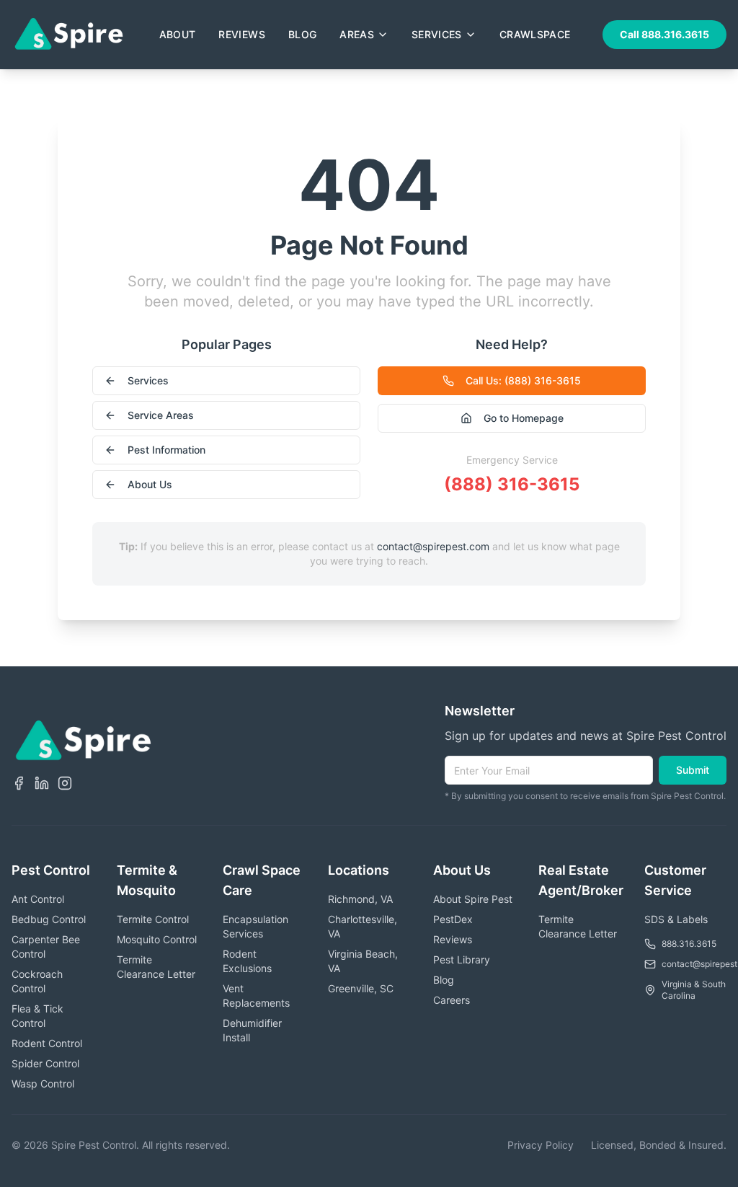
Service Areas (161, 415)
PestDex (453, 919)
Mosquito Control (157, 939)
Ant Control (38, 899)
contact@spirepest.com (433, 546)
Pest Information (166, 450)
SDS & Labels (676, 919)
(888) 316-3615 (511, 484)
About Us (150, 484)
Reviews (241, 34)
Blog (302, 34)
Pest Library (461, 959)
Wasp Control (43, 1083)
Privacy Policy (540, 1145)
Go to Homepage (524, 418)
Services (437, 34)
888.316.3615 (689, 943)
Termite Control (153, 919)
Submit (692, 770)
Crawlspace (535, 34)
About (177, 34)
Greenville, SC (361, 988)
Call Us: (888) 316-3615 (523, 380)
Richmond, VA (360, 899)
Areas (356, 34)
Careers (451, 1000)
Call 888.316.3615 (664, 34)
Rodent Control (47, 1043)
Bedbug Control (49, 919)
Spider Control (45, 1063)
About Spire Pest (472, 899)
